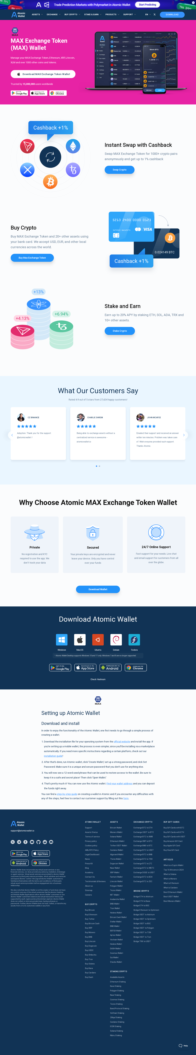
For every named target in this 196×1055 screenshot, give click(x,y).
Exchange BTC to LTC (143, 863)
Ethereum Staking (118, 982)
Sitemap (88, 890)
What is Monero (170, 879)
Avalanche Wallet (117, 899)
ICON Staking (115, 1026)
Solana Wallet (116, 837)
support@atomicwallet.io (22, 830)
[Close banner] (193, 2)
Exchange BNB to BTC (143, 846)
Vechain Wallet (116, 940)
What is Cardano (171, 888)
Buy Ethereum (91, 915)
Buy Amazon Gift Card (173, 841)
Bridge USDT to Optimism (145, 919)
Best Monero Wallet (172, 901)
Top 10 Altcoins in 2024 (173, 870)
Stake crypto (120, 330)
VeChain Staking (117, 1013)
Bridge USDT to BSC (142, 923)
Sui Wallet (114, 957)
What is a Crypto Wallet (173, 865)
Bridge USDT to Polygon (144, 928)
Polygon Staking (117, 991)
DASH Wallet (115, 948)
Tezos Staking (116, 1004)
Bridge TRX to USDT (142, 941)
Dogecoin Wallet (117, 863)
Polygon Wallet (116, 886)
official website (122, 741)
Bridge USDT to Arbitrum (144, 915)
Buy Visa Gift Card (171, 850)
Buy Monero (90, 932)
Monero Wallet (116, 832)
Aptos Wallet (115, 935)
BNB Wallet (114, 904)
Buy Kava (89, 968)
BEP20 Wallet (115, 931)
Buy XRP (88, 928)
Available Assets (117, 977)
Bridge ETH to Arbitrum (143, 897)
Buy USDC (89, 950)
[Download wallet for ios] (38, 93)
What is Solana (170, 874)
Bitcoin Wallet (116, 828)
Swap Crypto (120, 169)
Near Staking (115, 995)
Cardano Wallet (116, 850)
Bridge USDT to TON (142, 932)
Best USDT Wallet (171, 897)
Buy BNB (88, 937)
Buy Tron (89, 959)
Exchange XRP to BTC (143, 841)
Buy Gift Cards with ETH (174, 832)
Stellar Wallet (115, 922)
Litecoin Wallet (116, 881)
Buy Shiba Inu (90, 955)
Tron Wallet (115, 908)
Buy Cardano (90, 973)
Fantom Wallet (116, 877)
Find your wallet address (120, 783)
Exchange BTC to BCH (143, 877)
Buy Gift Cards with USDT (174, 837)
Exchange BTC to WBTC (144, 868)
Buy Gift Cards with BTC (174, 828)
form (126, 798)
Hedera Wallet (116, 913)
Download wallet (98, 589)
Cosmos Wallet (116, 953)
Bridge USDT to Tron (142, 937)
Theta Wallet (115, 859)
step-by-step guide (67, 794)
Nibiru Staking (116, 1035)
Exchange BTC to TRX (143, 859)
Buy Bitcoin (90, 910)
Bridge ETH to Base (142, 901)
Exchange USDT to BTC (144, 832)
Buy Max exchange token (32, 257)
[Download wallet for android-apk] (111, 667)
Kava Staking (115, 986)
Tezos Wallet (115, 890)
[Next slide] (184, 435)
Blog (87, 868)
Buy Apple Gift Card (172, 846)
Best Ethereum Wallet (173, 892)
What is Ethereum (171, 883)
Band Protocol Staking (119, 1008)
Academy (89, 872)
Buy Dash (89, 977)
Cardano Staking (117, 1022)
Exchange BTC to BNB (143, 854)
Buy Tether (90, 919)
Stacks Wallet (116, 962)
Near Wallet (115, 868)
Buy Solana (90, 964)
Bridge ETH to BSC (141, 905)
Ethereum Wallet (117, 841)
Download (172, 14)
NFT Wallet (114, 895)
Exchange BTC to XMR (143, 837)
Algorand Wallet (116, 854)
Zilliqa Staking (116, 1017)
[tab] (96, 466)
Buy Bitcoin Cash (92, 923)
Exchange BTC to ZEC (143, 881)
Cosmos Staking (117, 1000)
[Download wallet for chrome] (58, 93)
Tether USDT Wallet (118, 846)
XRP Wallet (114, 872)
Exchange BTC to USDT (144, 850)
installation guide (53, 756)
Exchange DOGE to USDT (144, 872)
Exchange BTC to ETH (143, 828)
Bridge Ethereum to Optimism (146, 910)
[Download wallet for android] (19, 93)
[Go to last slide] (12, 435)
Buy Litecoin (90, 941)
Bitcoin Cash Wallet (118, 917)
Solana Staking (116, 1031)
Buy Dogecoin (91, 946)
